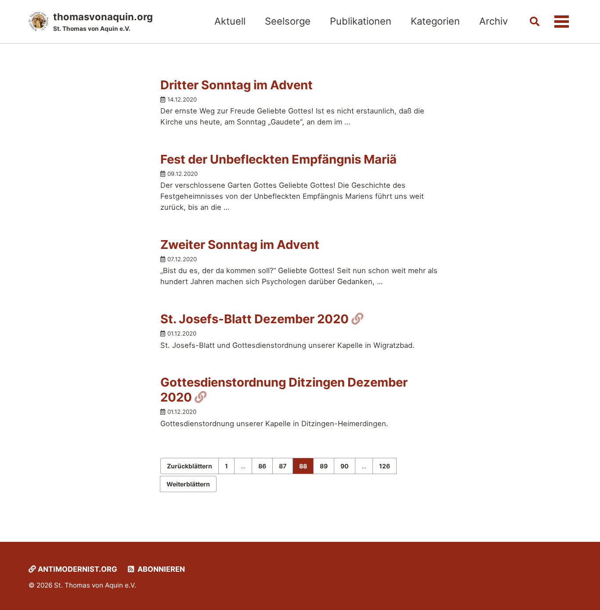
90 (344, 466)
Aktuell (230, 21)
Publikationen (360, 21)
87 (282, 466)
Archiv (493, 21)
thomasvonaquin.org (103, 21)
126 (384, 466)
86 (262, 466)
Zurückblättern (189, 466)
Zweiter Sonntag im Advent (239, 244)
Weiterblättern (188, 484)
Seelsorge (288, 21)
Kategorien (435, 21)
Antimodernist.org (76, 569)
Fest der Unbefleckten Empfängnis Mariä (278, 159)
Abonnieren (160, 569)
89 (324, 466)
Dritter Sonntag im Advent (236, 84)
